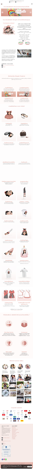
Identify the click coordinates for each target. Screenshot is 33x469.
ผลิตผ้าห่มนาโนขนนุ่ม (15, 429)
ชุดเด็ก (28, 34)
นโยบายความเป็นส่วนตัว (19, 466)
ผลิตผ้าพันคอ (13, 427)
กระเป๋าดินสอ (22, 38)
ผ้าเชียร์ (22, 39)
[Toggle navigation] (32, 4)
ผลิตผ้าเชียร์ (13, 437)
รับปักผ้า (24, 39)
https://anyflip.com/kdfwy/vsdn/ (16, 310)
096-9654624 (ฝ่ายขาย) (6, 437)
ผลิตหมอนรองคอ (14, 433)
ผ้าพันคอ (22, 32)
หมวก (24, 38)
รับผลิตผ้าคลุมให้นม (24, 260)
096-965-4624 (20, 1)
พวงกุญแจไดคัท (27, 36)
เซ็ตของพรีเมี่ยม (21, 36)
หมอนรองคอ (23, 35)
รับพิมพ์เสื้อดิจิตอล (28, 39)
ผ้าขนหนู (24, 37)
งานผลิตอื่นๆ (13, 438)
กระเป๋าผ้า (26, 34)
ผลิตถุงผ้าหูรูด (14, 431)
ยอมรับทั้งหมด (29, 466)
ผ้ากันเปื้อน (21, 37)
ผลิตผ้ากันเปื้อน (14, 436)
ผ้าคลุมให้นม (18, 32)
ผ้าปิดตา (21, 35)
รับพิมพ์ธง (27, 37)
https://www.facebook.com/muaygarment (8, 65)
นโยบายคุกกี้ (5, 467)
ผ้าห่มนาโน (20, 34)
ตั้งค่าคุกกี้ (25, 466)
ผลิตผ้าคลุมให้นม (14, 430)
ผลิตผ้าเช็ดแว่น (14, 434)
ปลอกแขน (27, 38)
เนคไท (24, 36)
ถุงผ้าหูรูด (19, 39)
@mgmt (14, 1)
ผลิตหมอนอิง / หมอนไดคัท (15, 432)
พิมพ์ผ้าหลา (23, 34)
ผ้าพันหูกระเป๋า (27, 35)
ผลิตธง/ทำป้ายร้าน (14, 435)
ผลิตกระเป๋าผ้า (14, 428)
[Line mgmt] (20, 43)
